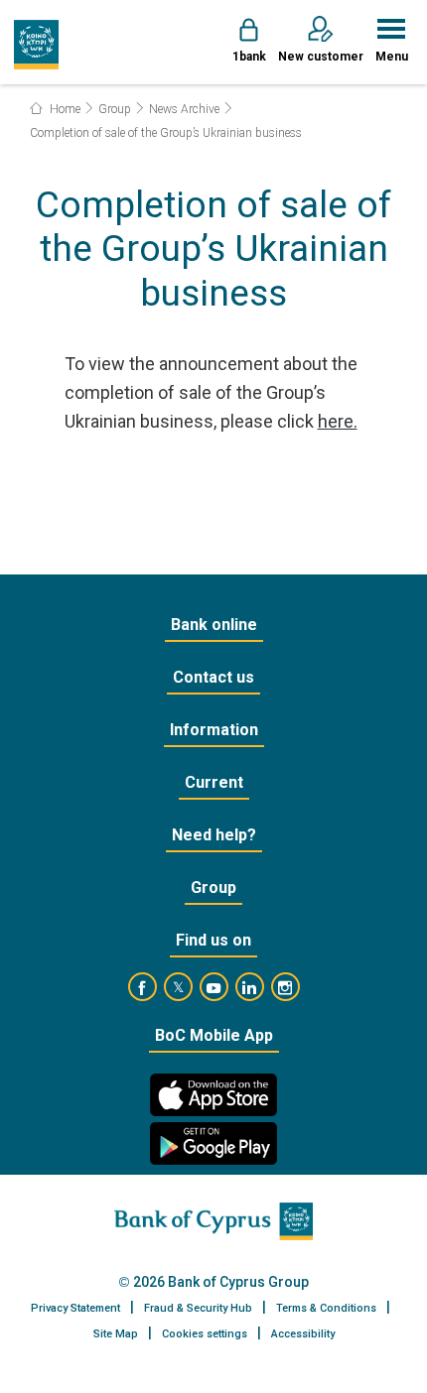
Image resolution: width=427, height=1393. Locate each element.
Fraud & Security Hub (198, 1308)
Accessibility (303, 1334)
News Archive (184, 109)
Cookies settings (204, 1334)
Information (214, 729)
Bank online (214, 624)
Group (114, 109)
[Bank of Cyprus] (36, 44)
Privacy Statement (75, 1308)
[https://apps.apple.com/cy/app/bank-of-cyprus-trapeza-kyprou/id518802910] (213, 1095)
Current (214, 782)
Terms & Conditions (326, 1308)
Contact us (213, 677)
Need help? (214, 834)
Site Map (115, 1334)
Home (63, 109)
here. (337, 421)
